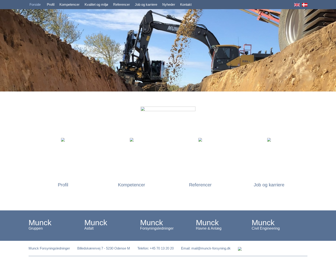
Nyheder (168, 4)
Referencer (121, 4)
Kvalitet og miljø (96, 4)
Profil (50, 4)
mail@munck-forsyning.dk (211, 248)
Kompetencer (69, 4)
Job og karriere (146, 4)
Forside (35, 4)
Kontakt (186, 4)
